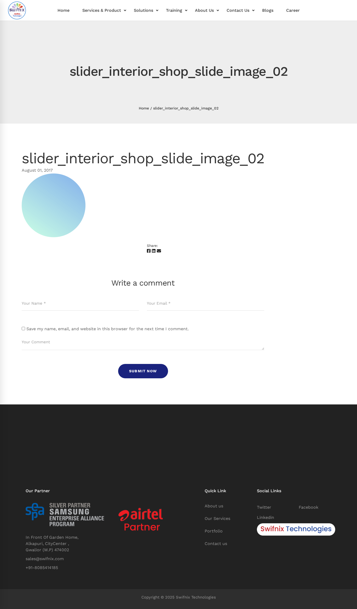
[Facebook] (149, 251)
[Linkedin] (154, 251)
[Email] (159, 251)
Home (144, 108)
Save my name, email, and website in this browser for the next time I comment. (107, 328)
